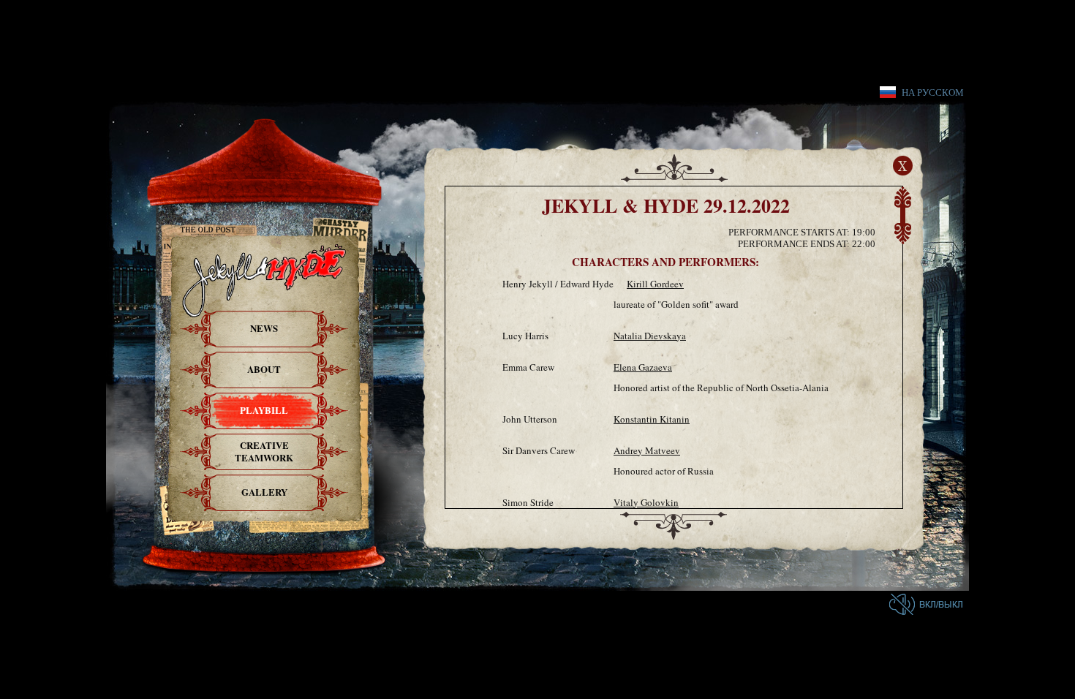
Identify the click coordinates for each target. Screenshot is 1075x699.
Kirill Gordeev (655, 283)
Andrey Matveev (647, 450)
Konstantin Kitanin (652, 419)
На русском (933, 92)
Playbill (264, 410)
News (264, 328)
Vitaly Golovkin (646, 502)
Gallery (264, 492)
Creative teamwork (264, 451)
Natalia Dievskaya (650, 335)
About (264, 369)
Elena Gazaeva (643, 367)
